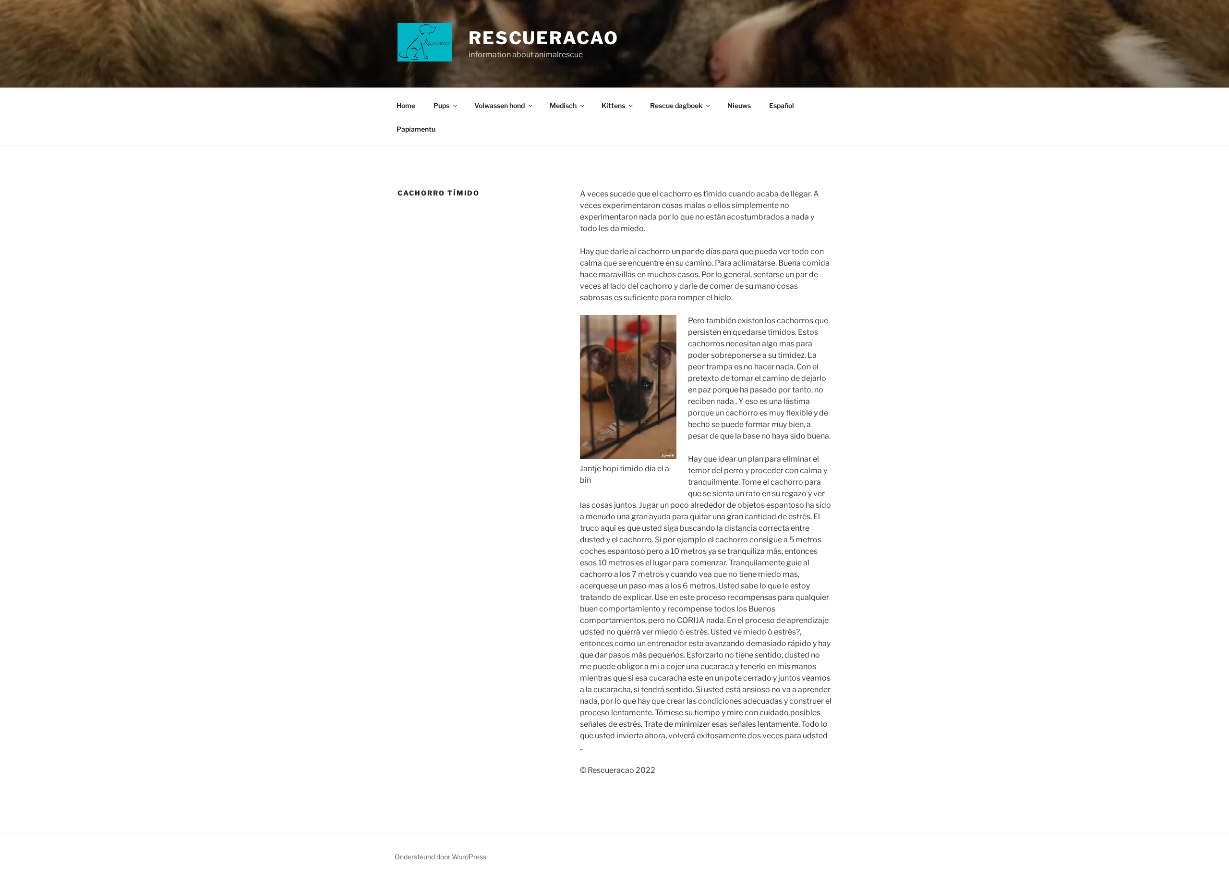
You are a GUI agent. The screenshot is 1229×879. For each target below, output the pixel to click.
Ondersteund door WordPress (440, 857)
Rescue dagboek (676, 105)
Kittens (613, 105)
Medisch (563, 105)
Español (781, 105)
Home (406, 105)
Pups (441, 105)
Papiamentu (416, 129)
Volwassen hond (499, 105)
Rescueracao (544, 38)
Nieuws (739, 105)
